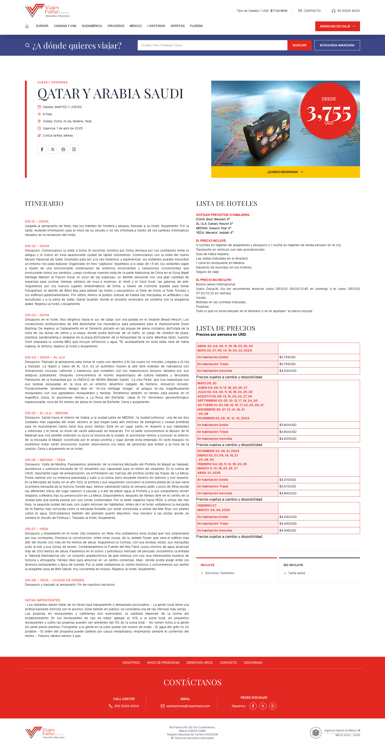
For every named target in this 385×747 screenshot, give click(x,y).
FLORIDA (196, 26)
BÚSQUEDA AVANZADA (337, 45)
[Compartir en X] (52, 149)
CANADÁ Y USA (65, 26)
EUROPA (42, 26)
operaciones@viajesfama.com (188, 706)
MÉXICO (136, 26)
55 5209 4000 (348, 11)
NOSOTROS (131, 663)
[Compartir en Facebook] (41, 149)
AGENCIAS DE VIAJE (335, 26)
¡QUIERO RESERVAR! (282, 172)
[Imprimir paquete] (63, 149)
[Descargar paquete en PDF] (74, 149)
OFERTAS (177, 26)
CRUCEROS (115, 26)
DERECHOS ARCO (200, 663)
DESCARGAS (253, 663)
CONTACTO (312, 11)
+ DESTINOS (156, 26)
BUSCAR (299, 45)
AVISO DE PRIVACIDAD (163, 663)
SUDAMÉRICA (92, 26)
